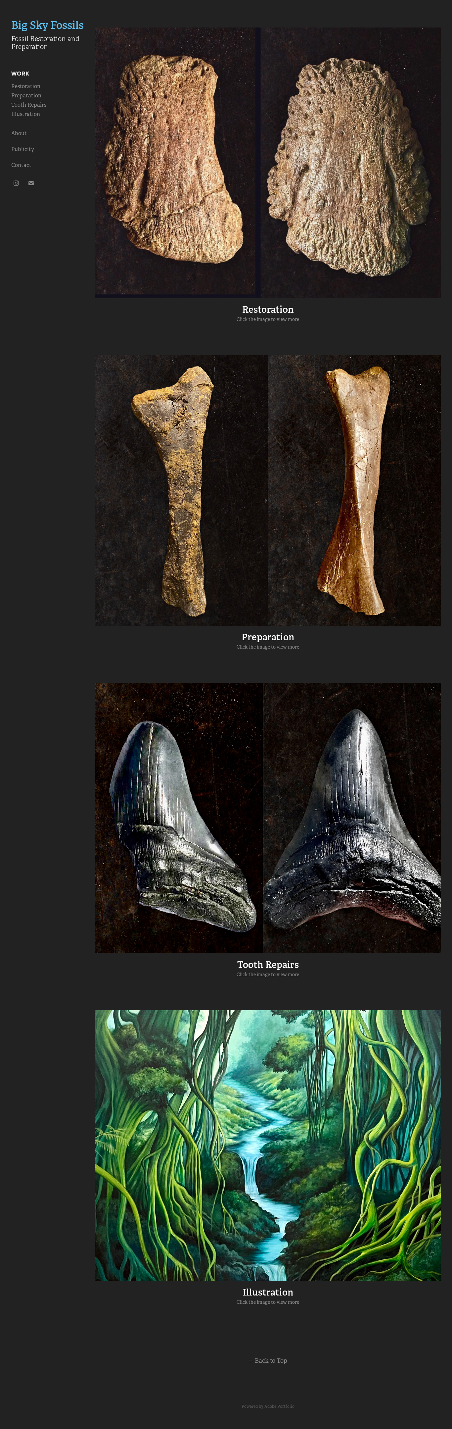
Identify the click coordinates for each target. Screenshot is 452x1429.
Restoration (25, 86)
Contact (21, 165)
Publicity (22, 149)
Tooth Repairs (28, 104)
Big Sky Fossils (47, 25)
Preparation (26, 95)
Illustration (25, 114)
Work (20, 73)
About (19, 133)
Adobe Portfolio (279, 1406)
